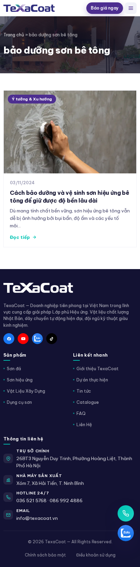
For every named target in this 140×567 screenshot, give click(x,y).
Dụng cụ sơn (19, 402)
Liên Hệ (84, 424)
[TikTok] (51, 338)
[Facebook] (8, 338)
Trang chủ (13, 34)
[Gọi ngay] (126, 513)
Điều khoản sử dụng (96, 554)
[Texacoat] (43, 8)
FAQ (81, 413)
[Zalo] (37, 338)
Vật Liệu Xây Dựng (26, 391)
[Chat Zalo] (126, 533)
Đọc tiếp (20, 237)
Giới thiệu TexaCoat (97, 368)
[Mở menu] (131, 8)
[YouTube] (23, 338)
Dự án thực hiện (92, 379)
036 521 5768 (31, 500)
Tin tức (83, 391)
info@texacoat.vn (37, 518)
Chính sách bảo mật (45, 554)
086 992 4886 (66, 500)
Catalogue (87, 402)
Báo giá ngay (105, 8)
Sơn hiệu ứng (20, 379)
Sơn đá (14, 368)
